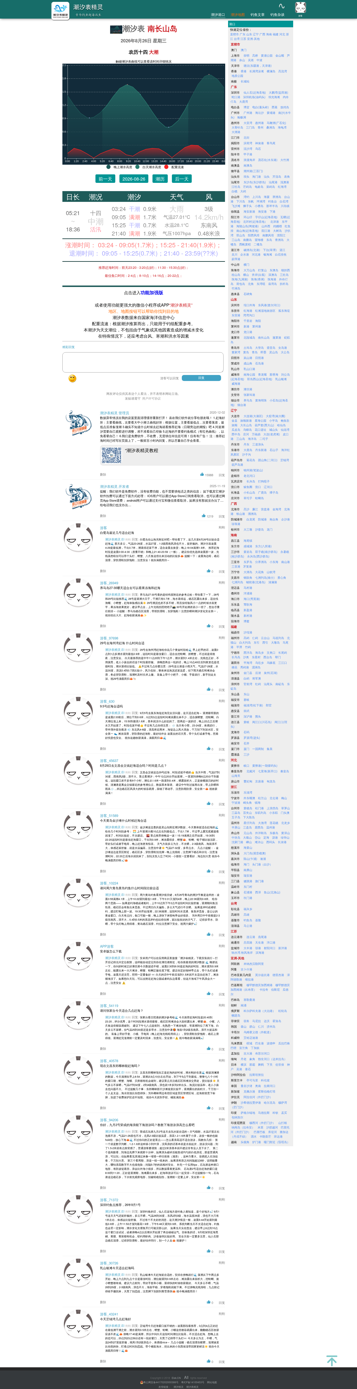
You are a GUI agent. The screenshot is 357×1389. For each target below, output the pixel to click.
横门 (246, 264)
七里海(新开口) (267, 771)
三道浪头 (258, 444)
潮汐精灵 (178, 1386)
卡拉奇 (263, 989)
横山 (246, 275)
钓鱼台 (272, 201)
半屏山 (236, 827)
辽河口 (268, 487)
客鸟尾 (271, 143)
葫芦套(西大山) (264, 425)
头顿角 (245, 1142)
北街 (246, 137)
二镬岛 (258, 244)
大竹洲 (284, 160)
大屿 (243, 191)
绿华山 (285, 837)
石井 (246, 743)
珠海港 (272, 279)
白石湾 (284, 201)
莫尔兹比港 (262, 975)
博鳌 (246, 621)
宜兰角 (243, 1048)
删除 (103, 474)
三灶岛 (284, 275)
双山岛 (240, 235)
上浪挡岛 (272, 808)
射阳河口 (269, 948)
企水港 (244, 254)
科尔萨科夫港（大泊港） (259, 1011)
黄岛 (246, 352)
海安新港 (249, 211)
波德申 (271, 1043)
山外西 (266, 226)
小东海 (274, 562)
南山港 (285, 562)
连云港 (250, 937)
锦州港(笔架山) (253, 470)
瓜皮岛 (236, 429)
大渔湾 (262, 823)
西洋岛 (248, 652)
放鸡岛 (284, 107)
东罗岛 (248, 562)
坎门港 (248, 898)
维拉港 (249, 979)
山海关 (236, 776)
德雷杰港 (278, 975)
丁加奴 (255, 1048)
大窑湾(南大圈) (275, 416)
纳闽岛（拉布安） (243, 1127)
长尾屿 (282, 652)
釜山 (243, 1026)
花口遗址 (260, 429)
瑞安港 (248, 875)
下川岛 (240, 201)
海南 (269, 34)
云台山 (265, 638)
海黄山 (248, 847)
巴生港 (259, 1043)
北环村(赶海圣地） (255, 221)
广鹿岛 (262, 492)
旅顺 (234, 425)
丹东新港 (261, 450)
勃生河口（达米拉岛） (272, 1059)
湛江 (282, 250)
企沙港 (285, 519)
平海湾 (248, 663)
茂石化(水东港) (267, 160)
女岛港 (282, 347)
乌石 (258, 148)
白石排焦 (281, 254)
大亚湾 (248, 123)
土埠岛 (248, 347)
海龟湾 (282, 127)
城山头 (273, 429)
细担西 (285, 270)
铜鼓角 (248, 577)
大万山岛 (249, 270)
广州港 (248, 113)
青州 (260, 127)
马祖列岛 (278, 638)
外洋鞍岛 (261, 833)
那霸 (252, 1064)
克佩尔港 (249, 1091)
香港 (243, 71)
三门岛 (250, 127)
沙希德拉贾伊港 (251, 1102)
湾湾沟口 (249, 315)
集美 (270, 749)
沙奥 (246, 657)
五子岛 (236, 817)
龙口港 (248, 332)
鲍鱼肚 (285, 420)
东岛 (269, 240)
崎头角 (247, 802)
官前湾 (248, 684)
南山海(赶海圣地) (247, 231)
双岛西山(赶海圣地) (259, 379)
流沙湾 (248, 148)
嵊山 (249, 842)
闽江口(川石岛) (262, 722)
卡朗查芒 (265, 1136)
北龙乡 (285, 823)
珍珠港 (236, 524)
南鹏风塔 (268, 235)
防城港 (262, 519)
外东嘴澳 (249, 798)
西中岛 (236, 434)
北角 (251, 284)
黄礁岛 (248, 808)
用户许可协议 (151, 398)
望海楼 (259, 240)
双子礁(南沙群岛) (266, 552)
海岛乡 (259, 652)
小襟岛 (259, 206)
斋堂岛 (271, 347)
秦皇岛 (284, 771)
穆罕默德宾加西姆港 (259, 985)
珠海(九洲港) (240, 279)
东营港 (236, 315)
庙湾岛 (272, 284)
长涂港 (282, 842)
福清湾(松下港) (253, 705)
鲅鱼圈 (248, 487)
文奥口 (271, 652)
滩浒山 (259, 842)
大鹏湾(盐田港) (278, 92)
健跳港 (248, 881)
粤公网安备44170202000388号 (161, 1382)
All (186, 1377)
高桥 (255, 55)
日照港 (259, 358)
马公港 (248, 926)
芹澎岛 (277, 176)
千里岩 (248, 321)
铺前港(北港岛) (255, 582)
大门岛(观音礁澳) (255, 853)
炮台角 (274, 519)
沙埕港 (248, 632)
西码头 (270, 842)
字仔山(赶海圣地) (266, 217)
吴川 (234, 254)
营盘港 (265, 509)
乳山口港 (249, 369)
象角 (252, 1059)
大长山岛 (246, 425)
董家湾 (236, 352)
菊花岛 (250, 460)
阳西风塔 (253, 235)
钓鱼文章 (258, 14)
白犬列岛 (245, 642)
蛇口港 (236, 97)
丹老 (243, 1059)
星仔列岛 (249, 823)
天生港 (259, 942)
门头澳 (285, 813)
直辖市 (234, 34)
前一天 (105, 178)
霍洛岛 (277, 1021)
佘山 (242, 60)
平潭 (239, 647)
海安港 (262, 211)
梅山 (284, 798)
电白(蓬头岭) (260, 107)
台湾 (237, 39)
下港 (272, 211)
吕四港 (248, 942)
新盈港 (248, 610)
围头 (258, 716)
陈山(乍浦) (250, 859)
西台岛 (267, 657)
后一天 (182, 178)
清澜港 (272, 582)
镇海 (258, 802)
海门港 (256, 176)
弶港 (258, 948)
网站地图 (212, 1382)
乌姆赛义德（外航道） (258, 1032)
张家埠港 (249, 395)
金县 (234, 420)
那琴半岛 (272, 206)
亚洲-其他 (253, 39)
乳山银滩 (281, 379)
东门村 (248, 886)
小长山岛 (249, 492)
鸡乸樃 (277, 226)
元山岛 (248, 833)
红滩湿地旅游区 (265, 310)
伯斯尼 (275, 989)
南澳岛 (248, 165)
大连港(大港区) (253, 416)
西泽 (258, 892)
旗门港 (259, 881)
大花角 (259, 572)
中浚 (259, 60)
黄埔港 (271, 113)
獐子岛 (274, 492)
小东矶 (273, 813)
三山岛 (236, 240)
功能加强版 (151, 292)
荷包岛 (240, 284)
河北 (282, 34)
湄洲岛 (256, 667)
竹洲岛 (236, 288)
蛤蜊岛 (259, 498)
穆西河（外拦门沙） (262, 1123)
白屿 (246, 678)
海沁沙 (259, 113)
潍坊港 (248, 389)
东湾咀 (261, 284)
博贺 (246, 107)
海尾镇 (248, 540)
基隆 (258, 920)
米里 (260, 1127)
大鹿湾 (243, 101)
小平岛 (273, 420)
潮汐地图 (238, 14)
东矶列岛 (260, 813)
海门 (246, 864)
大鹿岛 (248, 450)
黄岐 (246, 722)
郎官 (269, 705)
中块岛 (236, 837)
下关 (270, 1064)
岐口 (246, 765)
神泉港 (259, 143)
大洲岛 (248, 572)
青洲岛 (279, 240)
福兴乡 (248, 909)
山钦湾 (271, 572)
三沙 (246, 754)
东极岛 (274, 833)
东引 (256, 642)
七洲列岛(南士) (265, 577)
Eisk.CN (176, 1377)
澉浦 (263, 859)
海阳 (258, 321)
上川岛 (256, 197)
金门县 (248, 673)
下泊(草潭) (270, 250)
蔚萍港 (236, 259)
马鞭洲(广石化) (276, 123)
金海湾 (277, 509)
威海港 (236, 383)
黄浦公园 (267, 55)
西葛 (274, 107)
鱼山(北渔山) (272, 892)
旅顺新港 (246, 420)
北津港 (274, 221)
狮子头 (247, 206)
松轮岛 (282, 1011)
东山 (246, 694)
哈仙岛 (281, 425)
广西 (262, 34)
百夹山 (247, 813)
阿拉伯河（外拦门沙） (258, 1097)
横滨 (243, 1064)
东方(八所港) (263, 546)
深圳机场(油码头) (254, 97)
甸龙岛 (271, 781)
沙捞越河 (272, 1127)
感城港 (248, 546)
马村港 (248, 588)
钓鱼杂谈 (277, 14)
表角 (287, 176)
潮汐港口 (218, 14)
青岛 (255, 352)
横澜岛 (271, 71)
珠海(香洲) (258, 279)
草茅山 (285, 808)
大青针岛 (237, 127)
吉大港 (248, 1053)
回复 (222, 475)
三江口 (282, 663)
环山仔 (248, 217)
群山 (252, 1026)
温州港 (270, 827)
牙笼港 (247, 566)
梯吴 (234, 667)
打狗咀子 (264, 481)
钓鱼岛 (248, 920)
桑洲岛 (270, 127)
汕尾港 (273, 182)
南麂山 (248, 870)
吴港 (239, 1069)
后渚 (258, 673)
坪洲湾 (261, 201)
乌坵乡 (259, 663)
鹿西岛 (259, 827)
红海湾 (282, 186)
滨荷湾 (248, 143)
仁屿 (255, 638)
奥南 (258, 1086)
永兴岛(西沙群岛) (258, 556)
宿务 (246, 1021)
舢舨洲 (241, 117)
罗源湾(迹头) (252, 738)
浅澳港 (284, 182)
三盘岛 (247, 827)
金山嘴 (279, 55)
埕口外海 (249, 305)
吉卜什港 (246, 969)
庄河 (246, 434)
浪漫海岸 (249, 160)
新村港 (248, 615)
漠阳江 (281, 235)
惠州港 (259, 123)
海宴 (267, 197)
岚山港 (248, 358)
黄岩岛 (248, 552)
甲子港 (248, 154)
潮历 (160, 178)
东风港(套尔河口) (269, 305)
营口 (258, 487)
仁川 (261, 1026)
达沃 (267, 1021)
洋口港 (271, 942)
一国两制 (258, 749)
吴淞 (251, 60)
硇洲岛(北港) (252, 250)
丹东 (246, 444)
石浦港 (248, 892)
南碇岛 (279, 684)
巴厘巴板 (259, 1132)
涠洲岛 (252, 514)
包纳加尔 (237, 1117)
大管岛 (259, 347)
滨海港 (260, 952)
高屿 (246, 638)
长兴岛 (250, 481)
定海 (266, 837)
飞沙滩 (236, 206)
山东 (249, 34)
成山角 (248, 363)
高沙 (246, 509)
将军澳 (256, 678)
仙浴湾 (285, 429)
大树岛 (277, 231)
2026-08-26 (134, 178)
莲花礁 (274, 823)
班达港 (278, 1136)
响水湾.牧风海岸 (242, 952)
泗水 (254, 1136)
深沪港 (248, 716)
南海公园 (249, 374)
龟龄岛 (259, 186)
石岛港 (259, 363)
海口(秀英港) (252, 599)
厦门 (246, 749)
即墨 (263, 352)
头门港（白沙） (262, 864)
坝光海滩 (274, 97)
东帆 (251, 201)
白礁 (234, 191)
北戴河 (250, 771)
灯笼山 (262, 270)
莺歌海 (248, 604)
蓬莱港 (277, 337)
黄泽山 (285, 833)
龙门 (270, 529)
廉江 (255, 509)
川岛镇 (285, 206)
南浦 (243, 1005)
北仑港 (274, 798)
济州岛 (271, 1026)
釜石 (248, 1069)
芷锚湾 (284, 460)
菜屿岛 (270, 186)
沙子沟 (246, 454)
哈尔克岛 (269, 1102)
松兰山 (262, 798)
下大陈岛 (249, 817)
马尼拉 (256, 1021)
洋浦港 (248, 593)
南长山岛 (162, 28)
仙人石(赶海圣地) (255, 92)
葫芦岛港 (237, 464)
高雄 (246, 914)
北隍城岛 (249, 337)
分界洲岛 (261, 562)
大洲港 (236, 132)
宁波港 (236, 802)
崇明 (246, 55)
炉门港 (256, 1142)
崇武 (246, 711)
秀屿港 (244, 667)
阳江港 (266, 231)
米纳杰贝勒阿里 (254, 964)
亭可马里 (252, 1080)
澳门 (243, 50)
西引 (265, 642)
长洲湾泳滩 (256, 71)
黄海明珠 (261, 400)
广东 (242, 34)
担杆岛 (284, 284)
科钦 (275, 1112)
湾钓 (246, 197)
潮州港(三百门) (253, 171)
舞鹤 (261, 1064)
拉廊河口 (269, 1086)
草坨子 (248, 498)
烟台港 (241, 405)
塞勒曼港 (249, 999)
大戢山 (247, 837)
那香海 (274, 374)
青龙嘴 (262, 374)
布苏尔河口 (262, 1053)
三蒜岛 (236, 813)
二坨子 (263, 439)
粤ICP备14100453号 (192, 1382)
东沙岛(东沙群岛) (255, 182)
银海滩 (267, 254)
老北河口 (249, 476)
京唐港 (259, 781)
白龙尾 (250, 519)
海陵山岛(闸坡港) (247, 226)
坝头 (246, 176)
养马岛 (248, 400)
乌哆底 (271, 663)
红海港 (248, 310)
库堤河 (272, 1132)
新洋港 (282, 948)
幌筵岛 (236, 1015)
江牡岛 (236, 186)
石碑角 (248, 294)
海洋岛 (252, 439)
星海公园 (260, 420)
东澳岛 (274, 270)
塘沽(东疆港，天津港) (258, 65)
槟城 (249, 1043)
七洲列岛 (237, 582)
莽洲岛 (277, 197)
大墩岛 (275, 642)
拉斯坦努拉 (256, 1074)
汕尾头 (268, 684)
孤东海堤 (284, 310)
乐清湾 (248, 792)
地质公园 (237, 76)
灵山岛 (273, 352)
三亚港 (236, 566)
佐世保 (279, 1064)
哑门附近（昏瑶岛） (277, 1142)
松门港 (259, 808)
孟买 (284, 1112)
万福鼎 (256, 434)
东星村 (256, 657)
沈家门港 (237, 842)
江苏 (243, 39)
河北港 (256, 254)
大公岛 (285, 352)
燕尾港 (262, 937)
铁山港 (240, 514)
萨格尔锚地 (248, 1112)
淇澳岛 (272, 275)
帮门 (278, 657)
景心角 (281, 577)
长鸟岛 (236, 657)
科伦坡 (265, 1080)
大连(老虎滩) (271, 434)
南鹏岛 (247, 240)
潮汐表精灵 (192, 1386)
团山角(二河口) (267, 460)
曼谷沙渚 (246, 1086)
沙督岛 (259, 529)
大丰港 (248, 948)
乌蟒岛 (247, 429)
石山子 (274, 450)
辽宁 (256, 34)
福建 (275, 34)
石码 (246, 732)
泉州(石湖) (270, 673)
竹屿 (248, 647)
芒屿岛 (247, 186)
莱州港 (256, 326)
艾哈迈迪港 (251, 1038)
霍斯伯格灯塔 (266, 1091)
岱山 (258, 837)
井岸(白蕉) (258, 275)
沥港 (275, 837)
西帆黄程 (245, 244)
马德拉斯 (264, 1112)
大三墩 (248, 529)
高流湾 (282, 71)
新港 (246, 326)
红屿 (258, 684)
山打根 (282, 1123)
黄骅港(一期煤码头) (264, 765)
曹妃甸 (248, 781)
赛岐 (246, 699)
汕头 (267, 176)
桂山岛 (236, 275)
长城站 (245, 81)
